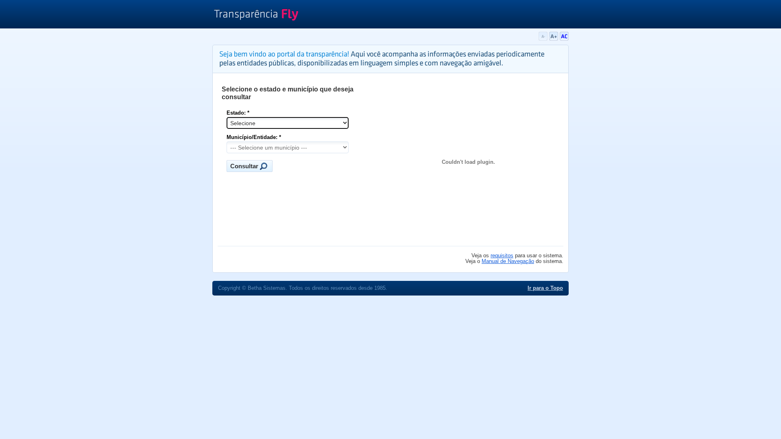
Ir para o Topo (545, 288)
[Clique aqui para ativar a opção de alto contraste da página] (564, 39)
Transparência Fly (256, 15)
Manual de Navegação (508, 261)
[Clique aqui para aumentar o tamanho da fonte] (554, 39)
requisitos (502, 256)
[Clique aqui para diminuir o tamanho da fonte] (544, 39)
